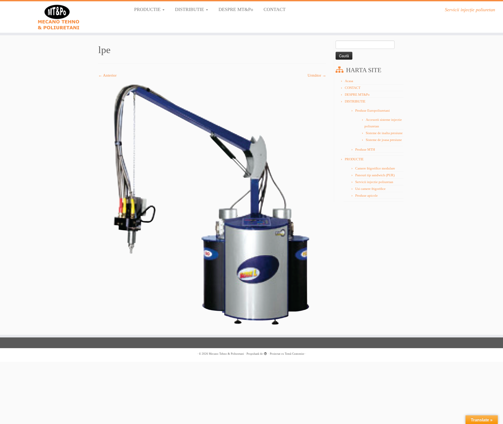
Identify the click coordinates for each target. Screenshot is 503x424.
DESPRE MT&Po (235, 9)
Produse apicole (366, 195)
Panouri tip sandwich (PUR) (375, 175)
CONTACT (275, 9)
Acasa (349, 81)
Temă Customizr (294, 353)
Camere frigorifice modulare (375, 168)
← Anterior (107, 75)
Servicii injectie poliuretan (374, 182)
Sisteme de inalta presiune (384, 133)
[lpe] (212, 203)
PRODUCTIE (148, 9)
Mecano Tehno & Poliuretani (226, 353)
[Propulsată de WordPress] (265, 353)
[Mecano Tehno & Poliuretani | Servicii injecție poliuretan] (58, 17)
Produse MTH (365, 149)
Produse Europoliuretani (372, 110)
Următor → (317, 75)
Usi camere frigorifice (370, 189)
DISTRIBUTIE (190, 9)
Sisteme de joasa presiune (384, 140)
